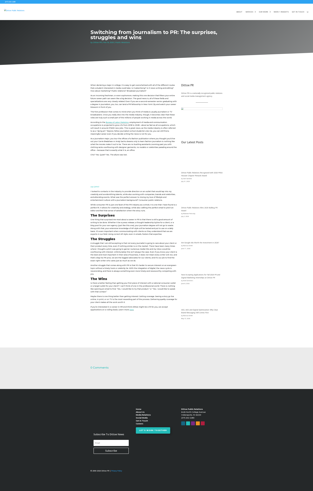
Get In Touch (142, 421)
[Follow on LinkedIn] (198, 423)
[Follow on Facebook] (183, 423)
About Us (140, 412)
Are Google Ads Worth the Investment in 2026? (200, 242)
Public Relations (122, 42)
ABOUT (239, 12)
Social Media (142, 418)
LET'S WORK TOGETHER (153, 430)
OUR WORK (263, 12)
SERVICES (249, 12)
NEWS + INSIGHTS (281, 12)
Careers (139, 424)
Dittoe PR (97, 42)
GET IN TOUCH (298, 12)
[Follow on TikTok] (203, 423)
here (131, 310)
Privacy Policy (116, 471)
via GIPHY (94, 187)
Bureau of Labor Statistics (117, 122)
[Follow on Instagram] (193, 423)
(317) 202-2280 (10, 2)
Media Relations (143, 415)
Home (138, 409)
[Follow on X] (188, 423)
